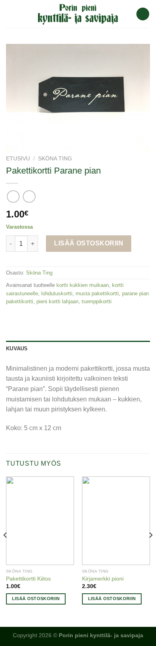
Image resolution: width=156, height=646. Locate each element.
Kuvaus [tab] (17, 349)
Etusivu (18, 159)
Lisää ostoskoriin (88, 243)
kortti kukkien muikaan (82, 285)
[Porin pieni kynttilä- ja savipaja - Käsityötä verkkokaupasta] (78, 14)
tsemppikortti (97, 301)
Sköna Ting (55, 159)
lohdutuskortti (56, 293)
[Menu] (11, 14)
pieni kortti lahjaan (57, 301)
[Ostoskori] (142, 14)
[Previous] (6, 551)
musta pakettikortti (97, 293)
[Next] (150, 551)
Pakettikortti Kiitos (28, 579)
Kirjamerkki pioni (103, 579)
